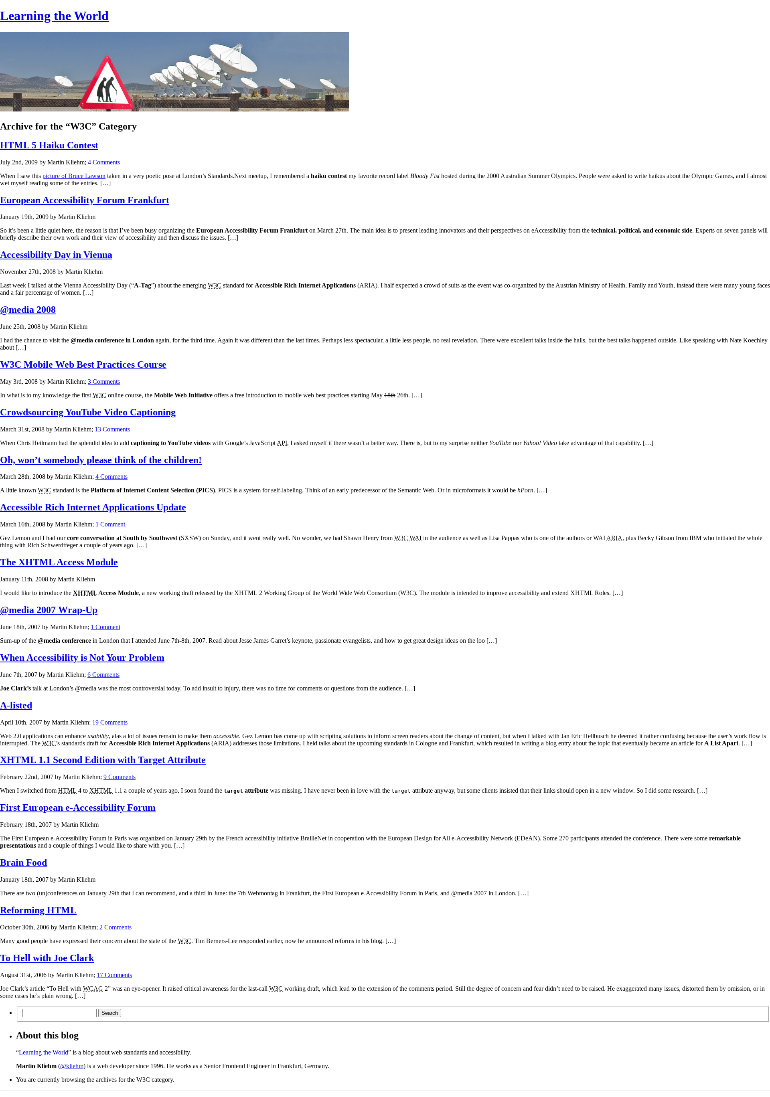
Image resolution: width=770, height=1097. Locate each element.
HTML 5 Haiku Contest (49, 145)
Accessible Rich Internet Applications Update (93, 507)
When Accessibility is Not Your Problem (82, 657)
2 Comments (115, 927)
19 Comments (110, 722)
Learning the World (54, 15)
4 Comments (104, 162)
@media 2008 (28, 309)
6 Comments (103, 674)
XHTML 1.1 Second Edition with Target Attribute (103, 760)
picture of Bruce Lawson (74, 175)
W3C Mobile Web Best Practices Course (83, 364)
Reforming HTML (38, 910)
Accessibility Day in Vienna (56, 254)
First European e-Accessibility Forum (78, 807)
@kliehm (71, 1066)
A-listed (16, 705)
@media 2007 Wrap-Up (48, 610)
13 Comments (112, 429)
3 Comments (104, 381)
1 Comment (110, 524)
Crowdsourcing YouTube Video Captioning (88, 412)
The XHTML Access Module (59, 562)
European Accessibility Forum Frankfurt (84, 200)
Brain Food (23, 862)
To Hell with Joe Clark (47, 958)
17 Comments (114, 975)
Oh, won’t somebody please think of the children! (101, 460)
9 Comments (119, 776)
